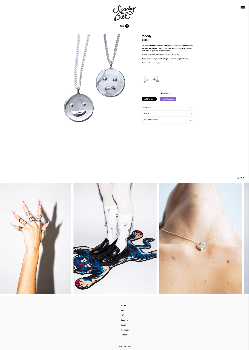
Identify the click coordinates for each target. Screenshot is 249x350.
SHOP (240, 178)
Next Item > (166, 93)
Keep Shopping (168, 99)
